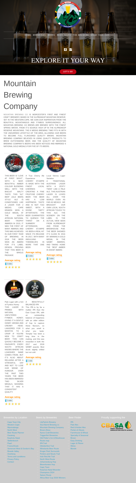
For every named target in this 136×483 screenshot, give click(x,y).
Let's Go (68, 72)
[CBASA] (116, 425)
